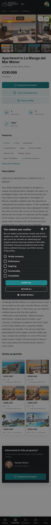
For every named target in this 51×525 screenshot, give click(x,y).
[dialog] (25, 263)
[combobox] (42, 229)
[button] (26, 294)
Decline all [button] (26, 289)
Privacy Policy (9, 251)
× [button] (46, 229)
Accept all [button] (26, 283)
